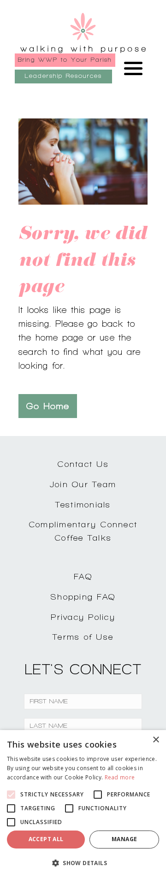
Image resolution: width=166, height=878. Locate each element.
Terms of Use (83, 636)
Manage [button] (124, 839)
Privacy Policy (83, 617)
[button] (83, 862)
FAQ (83, 576)
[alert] (83, 804)
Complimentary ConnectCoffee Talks (83, 531)
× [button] (155, 740)
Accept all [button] (46, 839)
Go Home (47, 406)
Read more (120, 777)
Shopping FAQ (83, 596)
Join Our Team (83, 484)
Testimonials (83, 504)
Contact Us (83, 464)
